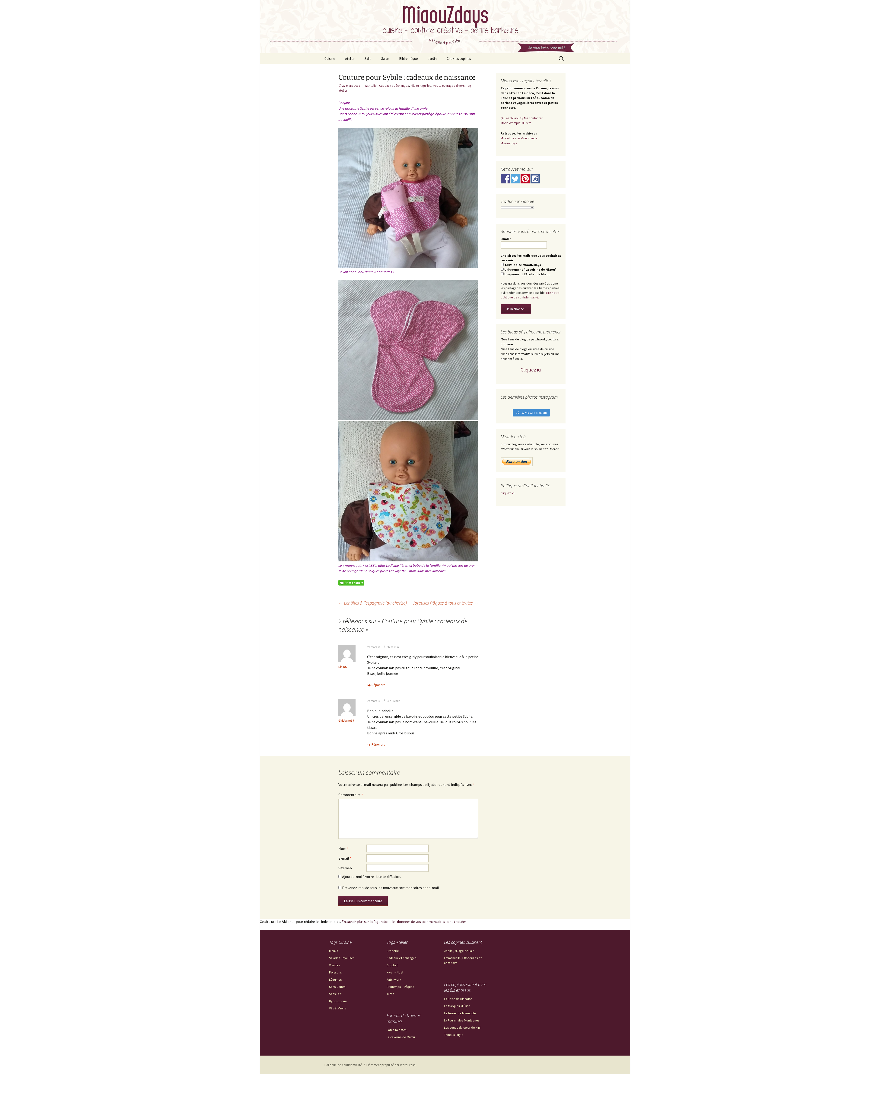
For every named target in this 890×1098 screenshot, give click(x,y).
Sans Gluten (337, 987)
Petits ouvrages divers (449, 85)
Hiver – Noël (395, 972)
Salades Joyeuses (342, 958)
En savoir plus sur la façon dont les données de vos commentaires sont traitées (404, 921)
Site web (345, 868)
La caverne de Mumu (401, 1037)
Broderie (393, 951)
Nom (343, 848)
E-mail (344, 858)
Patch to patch (397, 1030)
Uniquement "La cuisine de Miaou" (530, 269)
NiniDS (342, 667)
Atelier (350, 58)
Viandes (334, 965)
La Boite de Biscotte (458, 999)
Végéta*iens (337, 1008)
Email (506, 239)
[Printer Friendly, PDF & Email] (351, 582)
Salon (385, 58)
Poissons (335, 972)
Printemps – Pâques (400, 987)
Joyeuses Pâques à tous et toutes (445, 603)
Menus (333, 951)
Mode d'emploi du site (516, 123)
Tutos (390, 994)
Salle (368, 58)
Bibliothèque (408, 58)
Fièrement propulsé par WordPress (391, 1065)
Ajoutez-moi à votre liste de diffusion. (371, 876)
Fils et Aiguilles (421, 85)
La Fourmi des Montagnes (462, 1020)
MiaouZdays (509, 143)
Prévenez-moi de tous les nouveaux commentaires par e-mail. (391, 887)
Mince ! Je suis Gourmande (519, 138)
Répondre (378, 685)
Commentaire (350, 794)
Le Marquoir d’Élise (457, 1006)
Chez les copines (459, 58)
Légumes (335, 979)
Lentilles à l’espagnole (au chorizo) (372, 603)
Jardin (432, 58)
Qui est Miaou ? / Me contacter (522, 118)
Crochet (392, 965)
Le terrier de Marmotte (460, 1013)
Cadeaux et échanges (394, 85)
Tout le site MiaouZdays (522, 265)
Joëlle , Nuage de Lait (459, 951)
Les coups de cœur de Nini (462, 1027)
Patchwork (394, 979)
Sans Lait (335, 994)
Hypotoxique (338, 1001)
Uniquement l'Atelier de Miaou (527, 274)
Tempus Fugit (453, 1035)
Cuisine (329, 58)
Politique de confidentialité (343, 1065)
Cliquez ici (531, 370)
